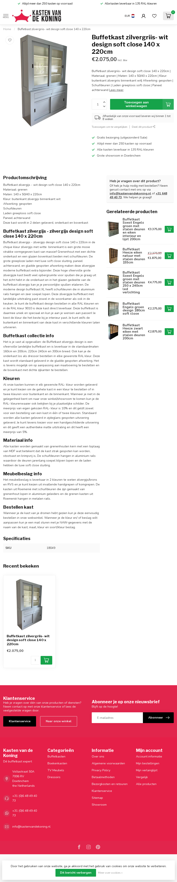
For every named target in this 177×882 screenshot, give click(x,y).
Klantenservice (19, 721)
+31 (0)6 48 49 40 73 (24, 798)
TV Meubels (55, 770)
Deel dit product (142, 127)
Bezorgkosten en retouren (110, 784)
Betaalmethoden (103, 777)
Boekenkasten (57, 763)
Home (7, 29)
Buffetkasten (56, 756)
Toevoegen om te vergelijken (109, 127)
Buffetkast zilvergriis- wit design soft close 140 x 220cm (54, 29)
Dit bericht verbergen (76, 873)
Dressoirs (53, 777)
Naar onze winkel (58, 721)
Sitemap (97, 798)
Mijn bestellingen (147, 763)
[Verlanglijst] (154, 16)
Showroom (99, 805)
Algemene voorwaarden (108, 763)
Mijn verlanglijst (146, 770)
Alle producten (146, 784)
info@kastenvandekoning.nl (130, 193)
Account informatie (149, 756)
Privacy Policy (101, 770)
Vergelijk (142, 777)
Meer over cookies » (110, 872)
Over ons (98, 756)
